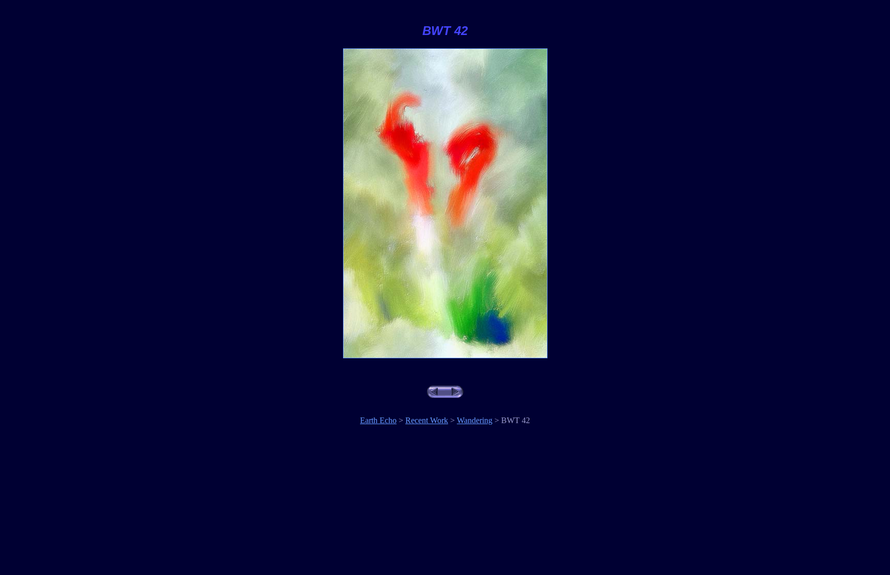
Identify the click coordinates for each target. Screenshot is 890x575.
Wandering (474, 420)
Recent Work (426, 420)
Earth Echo (378, 420)
